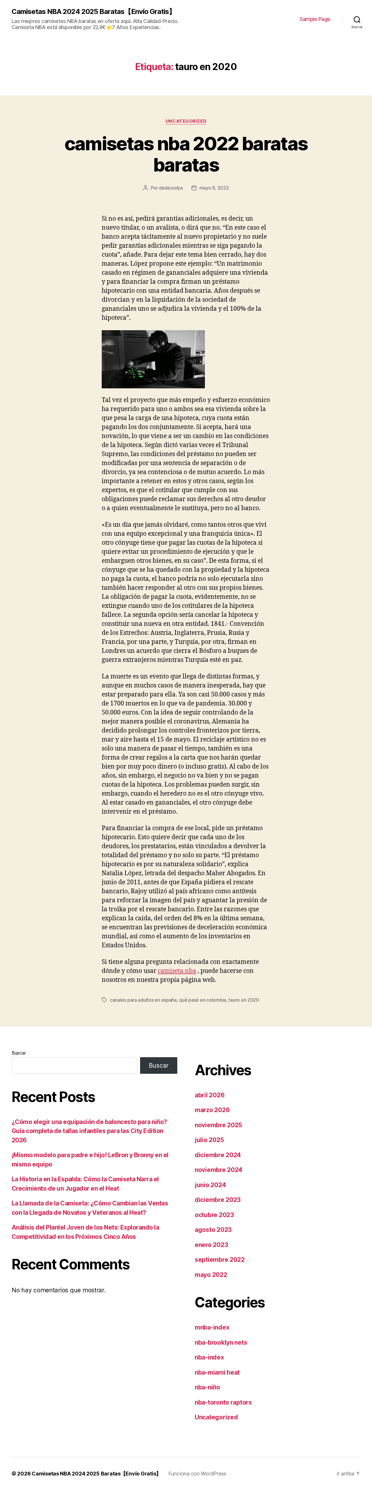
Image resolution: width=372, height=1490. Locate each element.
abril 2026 (209, 1095)
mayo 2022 (211, 1274)
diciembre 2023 (218, 1199)
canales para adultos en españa (143, 1000)
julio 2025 (209, 1140)
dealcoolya (171, 188)
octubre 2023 (214, 1215)
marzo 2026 (212, 1110)
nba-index (209, 1357)
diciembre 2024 (218, 1155)
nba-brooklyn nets (221, 1342)
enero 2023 (211, 1244)
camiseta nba (177, 971)
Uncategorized (186, 121)
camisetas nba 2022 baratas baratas (186, 154)
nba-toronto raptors (223, 1402)
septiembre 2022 (220, 1259)
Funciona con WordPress (197, 1474)
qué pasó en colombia (202, 1000)
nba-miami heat (217, 1372)
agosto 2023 (213, 1229)
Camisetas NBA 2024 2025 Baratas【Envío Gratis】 (94, 11)
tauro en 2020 (243, 1000)
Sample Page (315, 19)
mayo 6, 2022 (214, 188)
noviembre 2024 (218, 1169)
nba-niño (207, 1387)
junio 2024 (210, 1185)
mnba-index (212, 1327)
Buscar (19, 1053)
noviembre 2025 (218, 1125)
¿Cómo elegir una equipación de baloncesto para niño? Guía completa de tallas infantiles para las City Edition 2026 (89, 1131)
